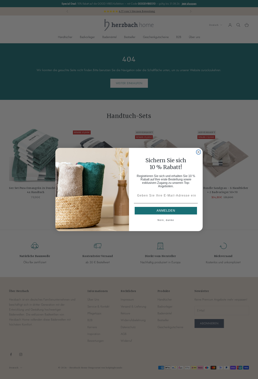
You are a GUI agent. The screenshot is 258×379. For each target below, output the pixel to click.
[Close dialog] (198, 152)
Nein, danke (166, 220)
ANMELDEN (166, 210)
